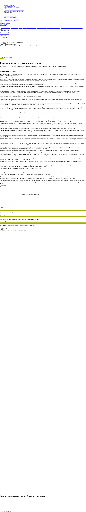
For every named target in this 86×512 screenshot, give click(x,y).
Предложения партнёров (11, 17)
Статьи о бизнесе (9, 14)
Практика (2, 58)
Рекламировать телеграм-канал (12, 8)
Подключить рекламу (10, 6)
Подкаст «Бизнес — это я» (11, 16)
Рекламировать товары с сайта (12, 7)
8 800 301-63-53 (3, 20)
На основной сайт (11, 20)
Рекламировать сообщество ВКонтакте (14, 11)
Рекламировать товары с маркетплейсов (14, 10)
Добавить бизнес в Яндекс (11, 5)
